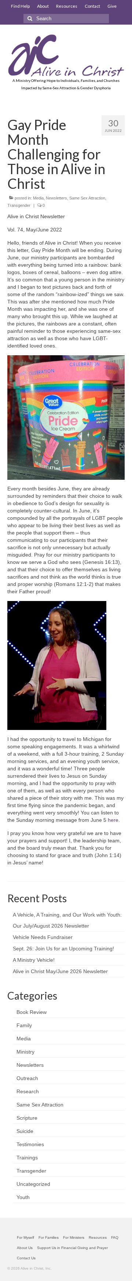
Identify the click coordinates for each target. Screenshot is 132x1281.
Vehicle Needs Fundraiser (43, 937)
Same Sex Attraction (87, 198)
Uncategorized (33, 1184)
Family (24, 1025)
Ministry (25, 1052)
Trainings (27, 1158)
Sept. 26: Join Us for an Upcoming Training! (63, 948)
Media (38, 198)
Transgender (18, 205)
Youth (23, 1197)
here (113, 820)
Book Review (31, 1012)
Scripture (26, 1118)
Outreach (27, 1078)
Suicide (24, 1131)
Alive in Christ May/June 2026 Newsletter (60, 971)
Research (27, 1091)
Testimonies (30, 1144)
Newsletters (56, 198)
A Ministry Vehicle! (34, 960)
